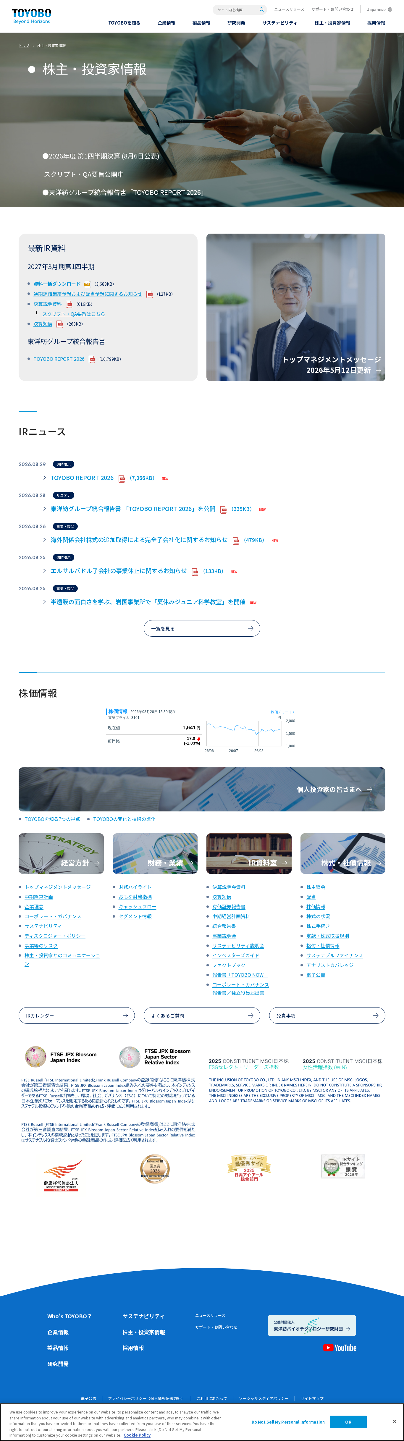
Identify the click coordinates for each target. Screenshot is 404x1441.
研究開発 (58, 1363)
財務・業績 (166, 862)
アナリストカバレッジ (330, 964)
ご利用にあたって (212, 1398)
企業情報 (58, 1332)
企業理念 (34, 906)
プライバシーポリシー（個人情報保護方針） (146, 1398)
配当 (311, 896)
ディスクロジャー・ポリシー (55, 935)
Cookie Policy (137, 1435)
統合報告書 (224, 925)
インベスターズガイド (235, 955)
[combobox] (240, 10)
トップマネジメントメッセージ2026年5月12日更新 (331, 364)
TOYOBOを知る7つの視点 (52, 818)
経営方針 (76, 862)
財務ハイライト (135, 886)
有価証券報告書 (228, 906)
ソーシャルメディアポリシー (264, 1398)
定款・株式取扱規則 (327, 935)
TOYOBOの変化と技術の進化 (124, 818)
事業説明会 (224, 935)
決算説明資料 (47, 303)
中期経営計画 (39, 896)
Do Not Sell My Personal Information (288, 1422)
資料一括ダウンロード (57, 283)
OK (348, 1422)
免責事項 (286, 1015)
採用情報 (133, 1347)
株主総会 (315, 886)
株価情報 (315, 906)
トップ (24, 45)
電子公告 (315, 974)
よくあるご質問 (167, 1015)
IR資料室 (264, 862)
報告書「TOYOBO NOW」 (240, 974)
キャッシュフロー (137, 906)
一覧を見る (163, 628)
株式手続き (318, 925)
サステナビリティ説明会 (238, 945)
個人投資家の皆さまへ (330, 789)
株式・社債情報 (346, 862)
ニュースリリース (289, 9)
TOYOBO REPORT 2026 (59, 358)
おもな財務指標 (135, 896)
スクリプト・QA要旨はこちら (73, 313)
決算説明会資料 (228, 886)
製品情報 (58, 1347)
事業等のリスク (41, 945)
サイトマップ (312, 1398)
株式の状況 (318, 916)
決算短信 (42, 323)
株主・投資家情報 (143, 1332)
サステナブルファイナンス (334, 955)
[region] (202, 1422)
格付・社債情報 (323, 945)
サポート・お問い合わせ (332, 9)
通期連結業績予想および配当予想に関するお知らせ (87, 293)
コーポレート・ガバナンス (53, 916)
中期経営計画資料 (231, 916)
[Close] (394, 1421)
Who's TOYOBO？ (69, 1316)
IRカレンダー (40, 1015)
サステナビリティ (43, 925)
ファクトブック (228, 964)
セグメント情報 (135, 916)
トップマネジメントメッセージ (58, 886)
